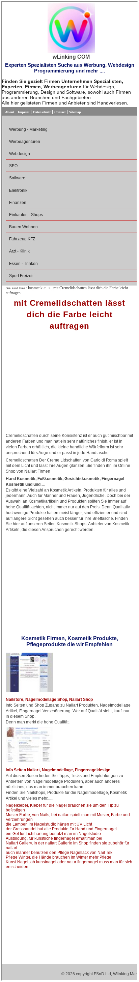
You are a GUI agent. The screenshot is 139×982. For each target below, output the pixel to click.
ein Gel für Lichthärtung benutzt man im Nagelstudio (53, 833)
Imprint (23, 112)
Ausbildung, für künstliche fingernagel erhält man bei (54, 838)
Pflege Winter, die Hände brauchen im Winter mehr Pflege (58, 857)
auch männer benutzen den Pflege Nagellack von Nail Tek (59, 852)
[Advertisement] (69, 384)
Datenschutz (42, 112)
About (9, 112)
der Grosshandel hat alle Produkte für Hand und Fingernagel (61, 829)
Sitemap (75, 112)
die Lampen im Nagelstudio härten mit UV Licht (49, 824)
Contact (59, 112)
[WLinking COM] (71, 28)
